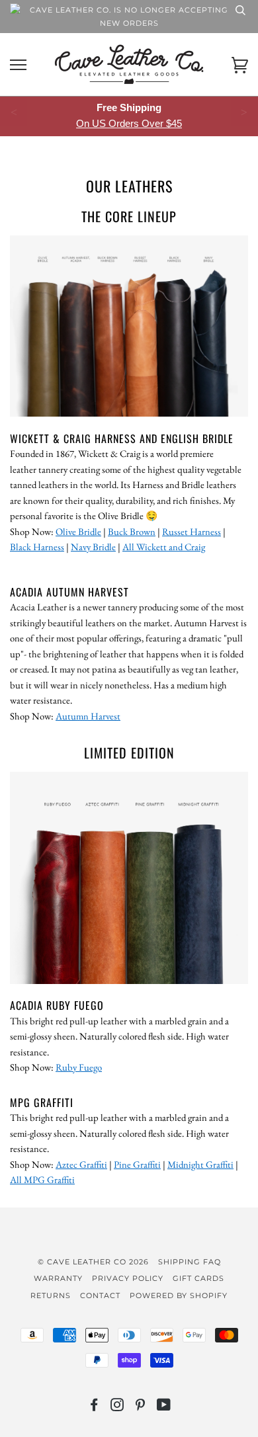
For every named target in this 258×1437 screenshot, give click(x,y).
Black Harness (37, 546)
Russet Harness (191, 531)
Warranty (58, 1278)
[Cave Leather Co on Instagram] (117, 1407)
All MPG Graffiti (42, 1179)
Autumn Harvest (88, 716)
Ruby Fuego (79, 1067)
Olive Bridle (78, 531)
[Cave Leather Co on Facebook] (94, 1407)
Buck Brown (131, 531)
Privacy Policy (127, 1278)
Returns (50, 1295)
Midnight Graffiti (200, 1164)
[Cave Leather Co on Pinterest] (141, 1407)
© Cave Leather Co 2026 (93, 1261)
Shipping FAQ (189, 1261)
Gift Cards (198, 1278)
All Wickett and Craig (163, 546)
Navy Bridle (93, 546)
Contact (100, 1295)
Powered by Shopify (179, 1295)
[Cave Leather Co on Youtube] (164, 1407)
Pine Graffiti (137, 1164)
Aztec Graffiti (81, 1164)
